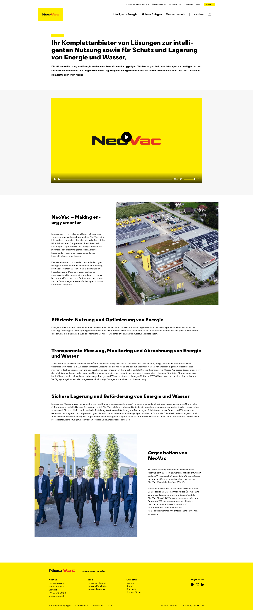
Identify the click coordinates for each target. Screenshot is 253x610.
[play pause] (126, 137)
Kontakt (130, 586)
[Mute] (181, 179)
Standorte (131, 589)
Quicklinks (131, 580)
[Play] (55, 179)
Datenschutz (81, 606)
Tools (90, 580)
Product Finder (133, 593)
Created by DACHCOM (192, 606)
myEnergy (97, 583)
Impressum (97, 606)
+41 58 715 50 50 (57, 593)
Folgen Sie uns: (197, 580)
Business (96, 589)
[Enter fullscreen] (198, 179)
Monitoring (97, 586)
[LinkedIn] (202, 584)
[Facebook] (192, 584)
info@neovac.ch (56, 596)
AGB (110, 606)
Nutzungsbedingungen (60, 606)
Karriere (130, 583)
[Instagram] (197, 584)
